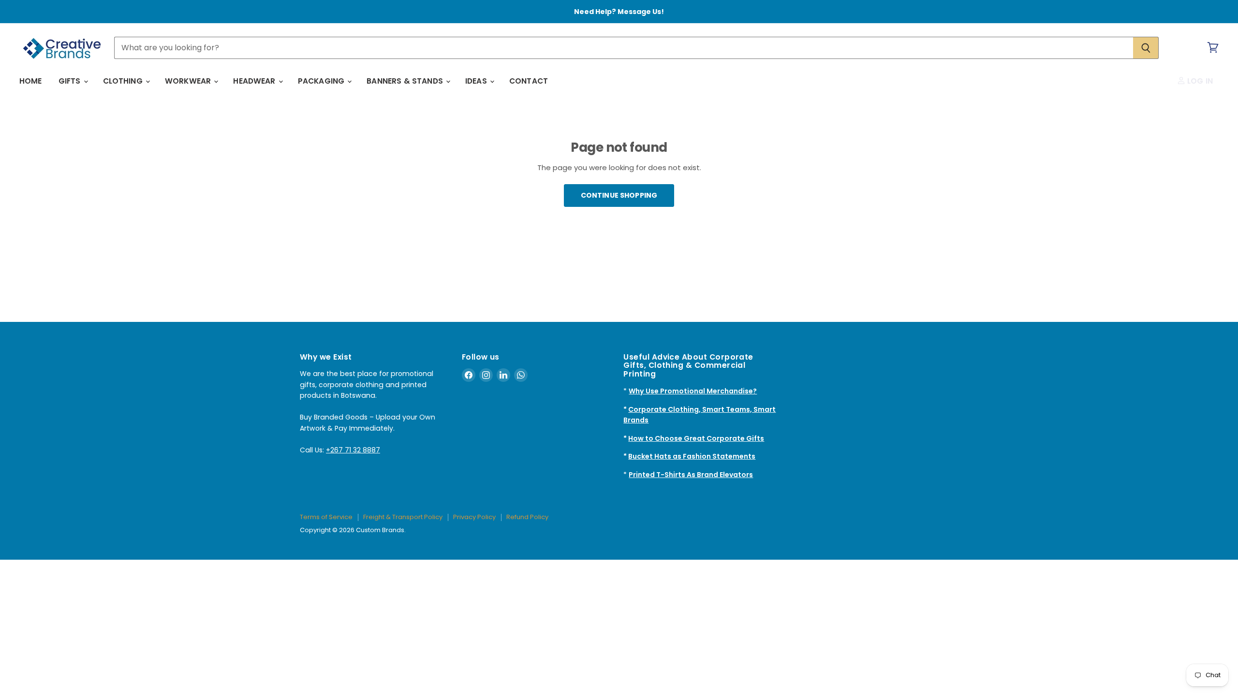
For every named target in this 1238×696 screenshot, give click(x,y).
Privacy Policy (474, 517)
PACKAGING (322, 81)
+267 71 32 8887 (353, 450)
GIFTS (71, 81)
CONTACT (528, 81)
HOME (30, 81)
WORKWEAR (189, 81)
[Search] (1146, 48)
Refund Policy (527, 517)
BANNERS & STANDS (406, 81)
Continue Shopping (619, 195)
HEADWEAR (255, 81)
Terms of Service (326, 517)
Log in (1199, 81)
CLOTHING (124, 81)
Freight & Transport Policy (402, 517)
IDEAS (477, 81)
